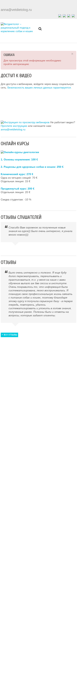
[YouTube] (68, 15)
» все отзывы (9, 334)
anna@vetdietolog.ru (16, 9)
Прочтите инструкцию (14, 125)
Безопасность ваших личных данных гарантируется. (39, 87)
